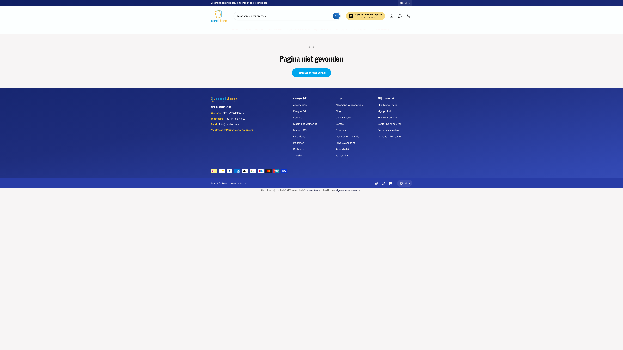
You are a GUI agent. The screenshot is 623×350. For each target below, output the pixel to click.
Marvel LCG (300, 130)
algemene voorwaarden (348, 190)
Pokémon (298, 142)
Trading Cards (251, 29)
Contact (340, 123)
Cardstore (223, 183)
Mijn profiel (384, 111)
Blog (338, 111)
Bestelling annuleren (390, 123)
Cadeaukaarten (344, 117)
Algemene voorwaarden (349, 104)
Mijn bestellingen (387, 104)
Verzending (342, 155)
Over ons (341, 130)
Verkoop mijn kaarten (390, 136)
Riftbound (299, 149)
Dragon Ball (300, 111)
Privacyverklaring (345, 142)
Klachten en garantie (347, 136)
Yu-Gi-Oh (298, 155)
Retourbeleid (343, 149)
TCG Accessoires (297, 29)
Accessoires (300, 104)
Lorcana (297, 117)
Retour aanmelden (388, 130)
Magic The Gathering (305, 123)
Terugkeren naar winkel (311, 72)
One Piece (299, 136)
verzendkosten (313, 190)
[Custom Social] (390, 183)
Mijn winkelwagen (388, 117)
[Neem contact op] (400, 16)
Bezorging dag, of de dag (239, 2)
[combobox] (287, 16)
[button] (408, 16)
